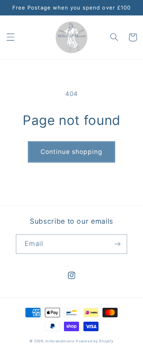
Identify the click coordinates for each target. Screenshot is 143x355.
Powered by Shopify (94, 341)
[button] (10, 37)
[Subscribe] (117, 244)
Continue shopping (72, 151)
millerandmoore (59, 341)
